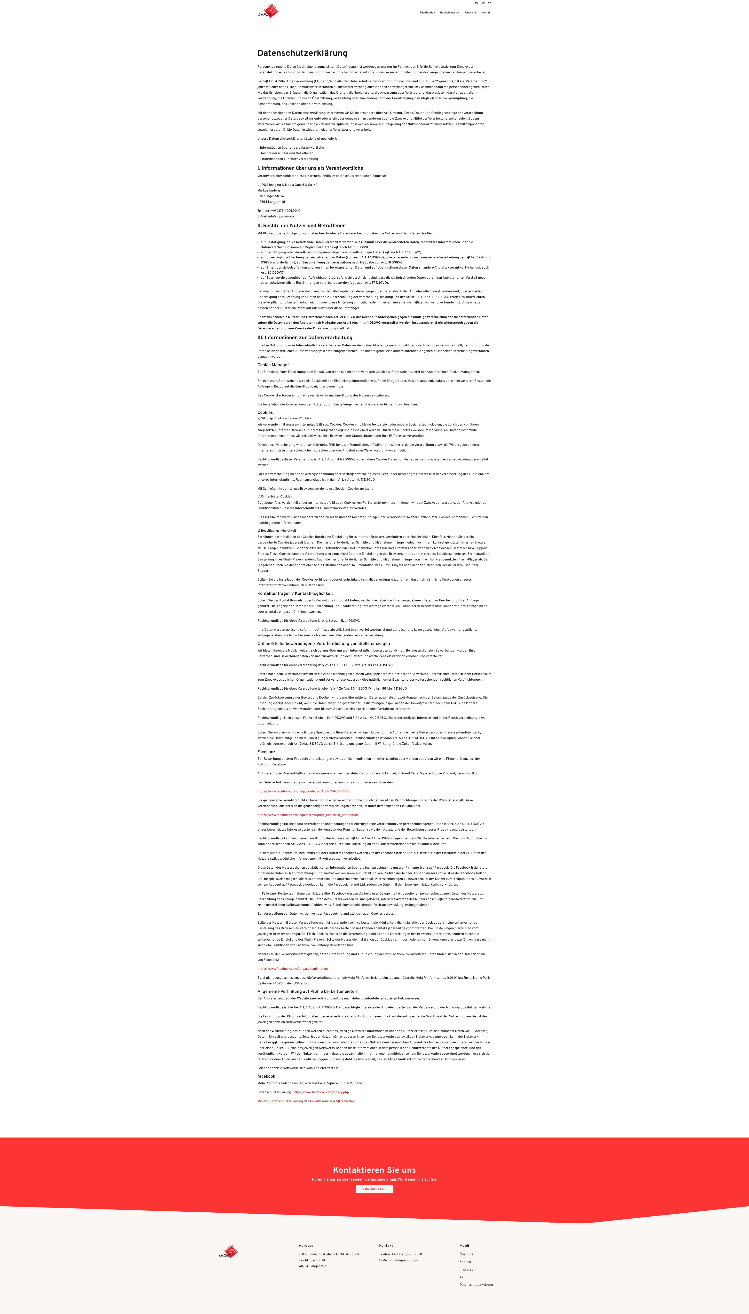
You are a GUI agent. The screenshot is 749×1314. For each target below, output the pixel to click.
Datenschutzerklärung (476, 1285)
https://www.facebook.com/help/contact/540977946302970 (303, 791)
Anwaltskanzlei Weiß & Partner (332, 1101)
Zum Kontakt (374, 1189)
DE (476, 3)
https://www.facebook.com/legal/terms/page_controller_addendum (307, 815)
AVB (463, 1277)
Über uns (471, 13)
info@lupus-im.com (404, 1260)
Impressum (468, 1270)
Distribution (427, 13)
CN (490, 3)
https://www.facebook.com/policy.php (321, 1092)
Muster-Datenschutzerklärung (280, 1101)
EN (483, 3)
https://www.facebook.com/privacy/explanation (292, 969)
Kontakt (487, 13)
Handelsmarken (450, 13)
